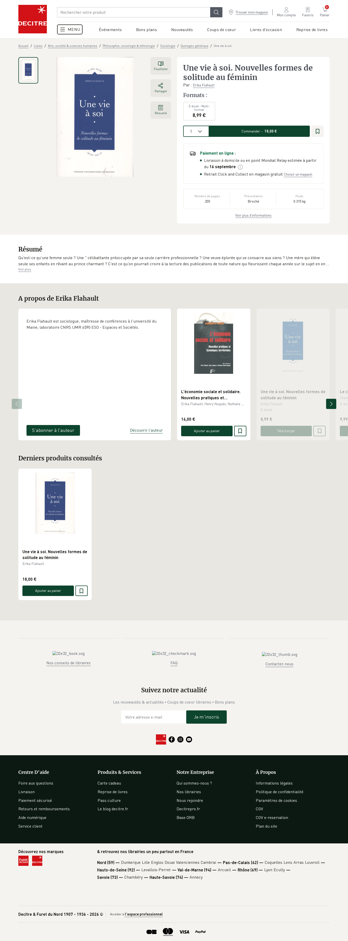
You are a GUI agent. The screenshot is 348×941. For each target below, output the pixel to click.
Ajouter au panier (207, 431)
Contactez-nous (279, 663)
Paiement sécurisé (35, 800)
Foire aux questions (35, 783)
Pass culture (109, 800)
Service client (30, 826)
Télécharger (286, 431)
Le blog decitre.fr (113, 808)
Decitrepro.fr (188, 808)
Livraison (26, 791)
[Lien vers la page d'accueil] (32, 19)
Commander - (259, 131)
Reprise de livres (113, 791)
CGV (259, 808)
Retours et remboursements (44, 808)
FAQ (174, 662)
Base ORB (186, 817)
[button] (174, 261)
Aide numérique (32, 817)
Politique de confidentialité (279, 791)
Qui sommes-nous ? (194, 783)
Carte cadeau (109, 783)
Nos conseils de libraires (68, 662)
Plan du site (266, 826)
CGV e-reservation (272, 817)
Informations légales (274, 783)
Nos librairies (189, 791)
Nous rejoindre (190, 800)
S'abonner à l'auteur (53, 430)
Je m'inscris (206, 717)
